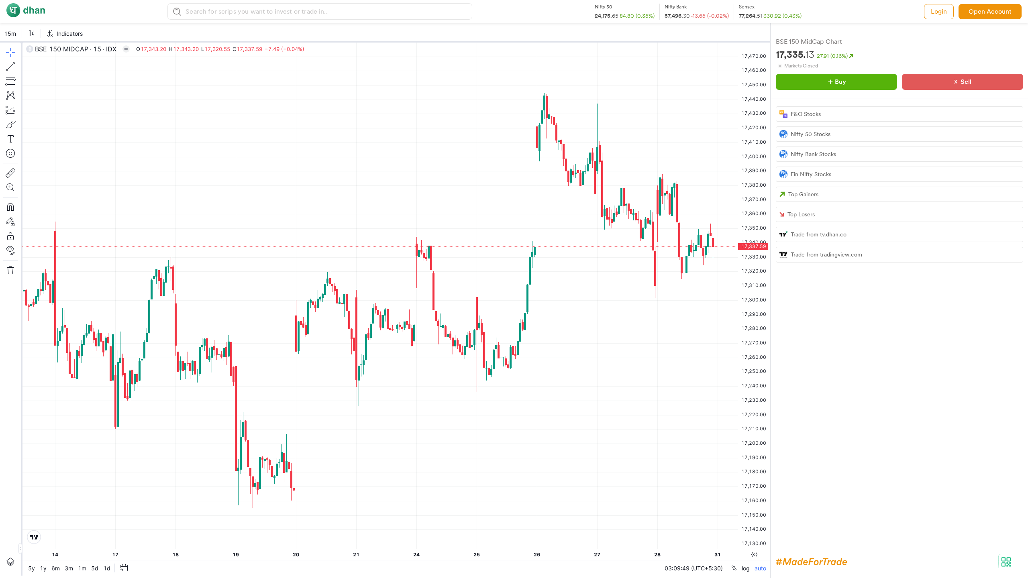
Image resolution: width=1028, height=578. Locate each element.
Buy (840, 81)
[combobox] (327, 11)
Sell (966, 81)
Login (939, 11)
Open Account (990, 11)
